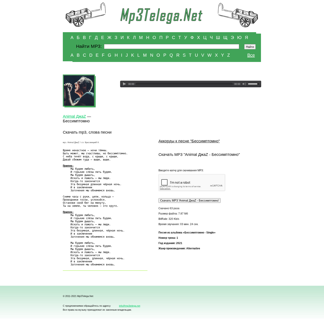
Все (251, 55)
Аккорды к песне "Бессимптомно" (189, 141)
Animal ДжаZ (74, 116)
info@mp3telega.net (129, 305)
